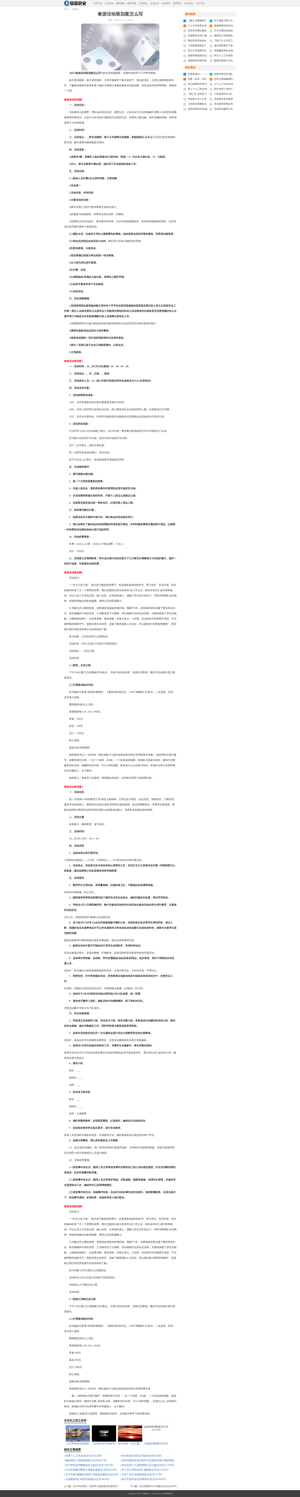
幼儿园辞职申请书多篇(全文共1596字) (207, 84)
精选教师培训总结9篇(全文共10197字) (234, 25)
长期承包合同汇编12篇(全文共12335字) (208, 35)
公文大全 (200, 3)
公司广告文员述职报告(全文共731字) (142, 1474)
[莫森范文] (77, 3)
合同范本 (166, 3)
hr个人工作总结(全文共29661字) (230, 84)
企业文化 (154, 3)
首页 (66, 9)
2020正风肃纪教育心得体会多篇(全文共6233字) (91, 1469)
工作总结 (109, 3)
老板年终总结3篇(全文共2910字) (231, 74)
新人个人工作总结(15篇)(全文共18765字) (209, 89)
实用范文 (177, 3)
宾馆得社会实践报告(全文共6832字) (232, 99)
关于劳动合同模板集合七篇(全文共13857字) (89, 1465)
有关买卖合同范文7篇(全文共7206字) (142, 1455)
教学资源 (131, 3)
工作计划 (97, 3)
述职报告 (120, 3)
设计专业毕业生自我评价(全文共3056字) (144, 1479)
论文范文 (188, 3)
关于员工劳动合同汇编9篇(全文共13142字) (145, 1469)
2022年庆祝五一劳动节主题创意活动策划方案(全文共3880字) (104, 1486)
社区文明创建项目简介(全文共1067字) (233, 79)
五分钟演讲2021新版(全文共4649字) (158, 1486)
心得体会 (143, 3)
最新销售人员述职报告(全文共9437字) (86, 1460)
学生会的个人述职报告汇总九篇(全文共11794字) (148, 1465)
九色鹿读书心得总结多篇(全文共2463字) (87, 1479)
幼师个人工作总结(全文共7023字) (83, 1455)
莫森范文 (146, 1493)
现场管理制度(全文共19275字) (203, 55)
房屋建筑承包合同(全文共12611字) (232, 50)
